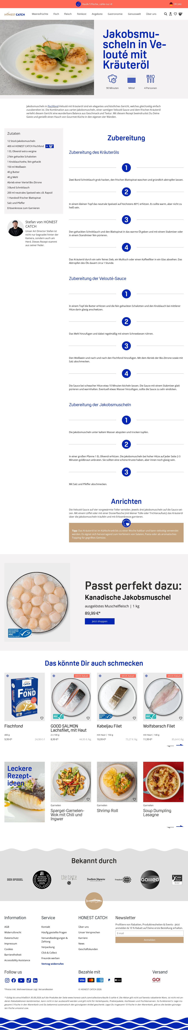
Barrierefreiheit (12, 954)
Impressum (10, 943)
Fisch (56, 14)
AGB (6, 926)
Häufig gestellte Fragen (54, 932)
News (81, 943)
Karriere (83, 938)
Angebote (97, 14)
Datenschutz (11, 938)
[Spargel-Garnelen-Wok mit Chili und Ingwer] (71, 782)
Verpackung (48, 947)
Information (15, 918)
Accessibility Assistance (17, 960)
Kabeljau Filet (109, 726)
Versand (159, 972)
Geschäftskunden (88, 949)
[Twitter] (29, 980)
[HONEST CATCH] (14, 14)
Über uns (151, 14)
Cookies (8, 949)
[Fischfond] (24, 697)
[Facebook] (14, 980)
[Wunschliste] (175, 14)
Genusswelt (134, 14)
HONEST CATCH (92, 918)
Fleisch (68, 14)
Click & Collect (49, 952)
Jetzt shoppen (99, 621)
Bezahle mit (89, 972)
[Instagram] (7, 980)
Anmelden (149, 940)
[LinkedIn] (35, 980)
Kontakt (45, 926)
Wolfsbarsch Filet (159, 726)
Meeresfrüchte (40, 14)
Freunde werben (50, 958)
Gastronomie (115, 14)
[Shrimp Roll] (117, 782)
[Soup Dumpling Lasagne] (163, 782)
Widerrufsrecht (12, 932)
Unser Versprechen (89, 932)
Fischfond (13, 726)
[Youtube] (21, 980)
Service (48, 918)
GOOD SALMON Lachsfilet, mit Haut (69, 728)
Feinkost (81, 14)
